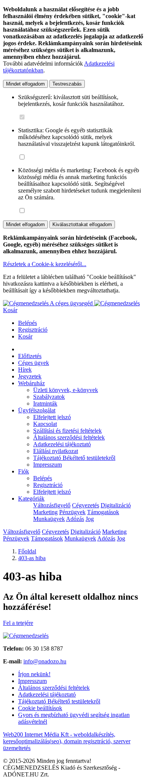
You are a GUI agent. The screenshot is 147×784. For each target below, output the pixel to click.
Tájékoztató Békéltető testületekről (74, 458)
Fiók (23, 471)
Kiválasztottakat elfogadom (82, 224)
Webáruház (31, 383)
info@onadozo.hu (44, 661)
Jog (90, 519)
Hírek (25, 369)
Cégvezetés (85, 505)
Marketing (45, 512)
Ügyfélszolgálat (36, 410)
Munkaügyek (49, 519)
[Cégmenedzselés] (117, 303)
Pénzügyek (72, 512)
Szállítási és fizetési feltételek (67, 430)
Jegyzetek (29, 376)
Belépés (27, 323)
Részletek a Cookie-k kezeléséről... (44, 264)
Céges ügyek (33, 363)
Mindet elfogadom (25, 84)
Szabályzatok (49, 397)
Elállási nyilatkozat (55, 451)
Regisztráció (32, 329)
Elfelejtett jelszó (52, 417)
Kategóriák (31, 498)
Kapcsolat (45, 424)
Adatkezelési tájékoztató (62, 444)
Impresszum (47, 464)
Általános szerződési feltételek (69, 437)
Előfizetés (29, 356)
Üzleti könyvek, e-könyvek (65, 390)
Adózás (75, 519)
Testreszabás (67, 84)
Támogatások (103, 512)
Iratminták (45, 403)
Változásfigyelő (51, 505)
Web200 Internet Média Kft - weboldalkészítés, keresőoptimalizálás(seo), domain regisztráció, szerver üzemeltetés (66, 741)
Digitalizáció (116, 505)
